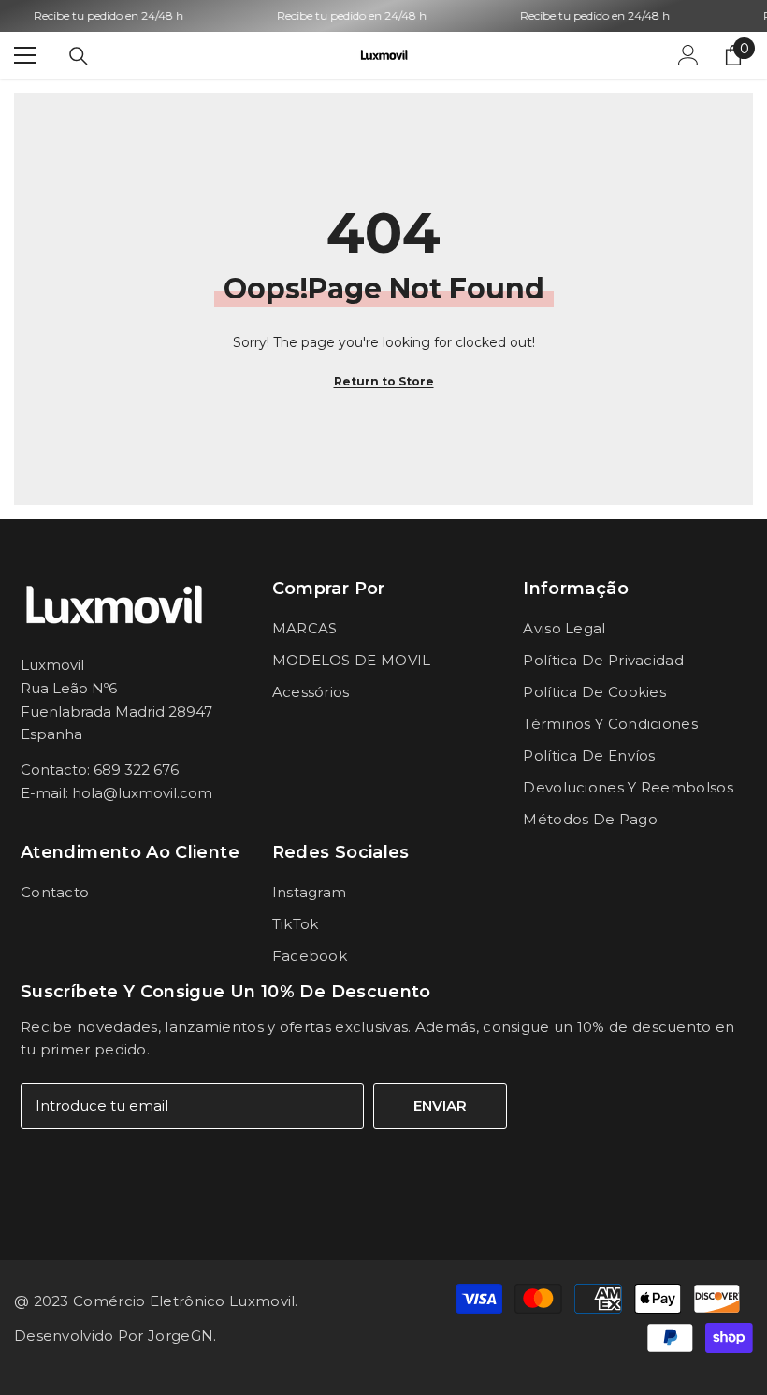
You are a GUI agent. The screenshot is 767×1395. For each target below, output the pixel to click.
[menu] (25, 55)
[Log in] (688, 55)
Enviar (440, 1105)
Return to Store (384, 381)
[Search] (78, 56)
